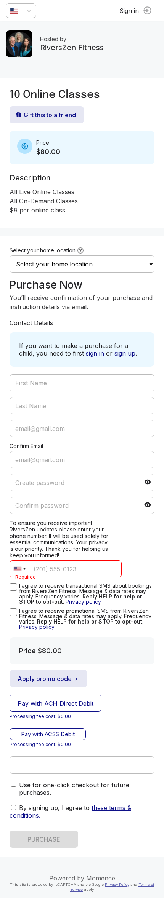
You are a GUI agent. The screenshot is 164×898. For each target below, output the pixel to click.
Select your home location (43, 250)
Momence (100, 878)
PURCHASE (43, 839)
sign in (95, 353)
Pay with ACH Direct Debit (55, 703)
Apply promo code (45, 679)
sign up (124, 353)
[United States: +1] (19, 569)
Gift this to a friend (50, 115)
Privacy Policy (117, 884)
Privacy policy (83, 601)
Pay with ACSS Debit (48, 734)
